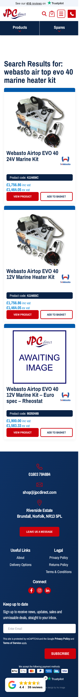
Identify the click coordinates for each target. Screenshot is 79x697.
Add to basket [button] (56, 196)
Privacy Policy (58, 557)
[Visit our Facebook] (31, 590)
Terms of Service (12, 643)
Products (20, 27)
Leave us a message (39, 532)
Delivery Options (20, 564)
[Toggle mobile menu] (61, 14)
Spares (59, 27)
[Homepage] (14, 14)
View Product (23, 196)
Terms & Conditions (59, 571)
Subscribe (60, 653)
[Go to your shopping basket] (52, 13)
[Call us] (72, 14)
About (20, 557)
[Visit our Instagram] (39, 590)
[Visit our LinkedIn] (47, 590)
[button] (25, 685)
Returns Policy (58, 564)
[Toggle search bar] (44, 13)
